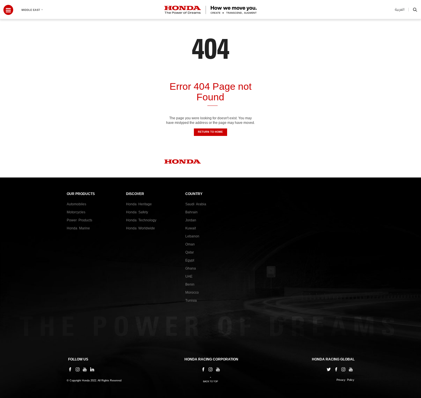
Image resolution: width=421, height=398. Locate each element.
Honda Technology (141, 220)
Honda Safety (137, 212)
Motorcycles (76, 212)
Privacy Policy (345, 380)
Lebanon (192, 236)
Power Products (79, 220)
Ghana (190, 268)
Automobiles (76, 204)
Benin (189, 284)
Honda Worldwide (140, 228)
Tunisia (191, 300)
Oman (190, 244)
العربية (399, 9)
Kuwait (190, 228)
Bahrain (191, 212)
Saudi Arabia (195, 204)
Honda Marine (78, 228)
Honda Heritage (139, 204)
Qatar (189, 252)
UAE (188, 276)
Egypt (189, 260)
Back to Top (210, 381)
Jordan (190, 220)
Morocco (192, 292)
